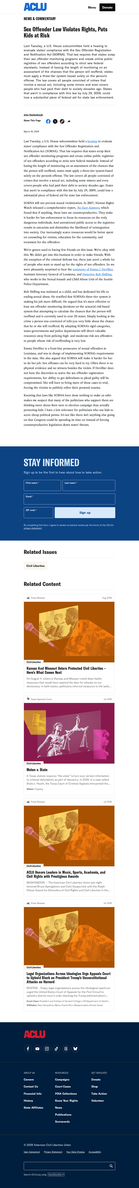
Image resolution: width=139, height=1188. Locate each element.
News (58, 1107)
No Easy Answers (88, 208)
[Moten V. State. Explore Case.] (69, 745)
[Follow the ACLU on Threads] (66, 1049)
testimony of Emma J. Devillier (93, 269)
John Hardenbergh (33, 114)
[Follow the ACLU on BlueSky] (75, 1049)
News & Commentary (38, 19)
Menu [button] (92, 7)
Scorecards (62, 1121)
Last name (70, 482)
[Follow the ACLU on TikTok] (56, 1049)
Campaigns (62, 1079)
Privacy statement (53, 1152)
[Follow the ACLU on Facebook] (28, 1049)
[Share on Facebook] (48, 122)
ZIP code (30, 510)
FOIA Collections (66, 1093)
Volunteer (97, 1100)
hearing (92, 141)
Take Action (99, 1093)
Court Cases (63, 1086)
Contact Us (31, 1086)
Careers (29, 1079)
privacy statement (33, 528)
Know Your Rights (66, 1100)
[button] (62, 122)
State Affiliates (33, 1107)
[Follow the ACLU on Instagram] (47, 1049)
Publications (63, 1114)
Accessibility (95, 1152)
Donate (107, 7)
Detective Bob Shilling (97, 274)
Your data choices (75, 1152)
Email (29, 496)
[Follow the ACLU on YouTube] (37, 1049)
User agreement (32, 1152)
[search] (111, 1166)
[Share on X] (55, 122)
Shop (94, 1086)
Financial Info (33, 1093)
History (28, 1100)
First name (31, 482)
